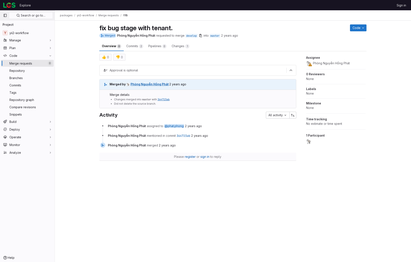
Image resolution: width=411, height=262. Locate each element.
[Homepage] (9, 5)
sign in (204, 156)
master (214, 36)
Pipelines (156, 46)
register (190, 156)
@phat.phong (174, 126)
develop (191, 36)
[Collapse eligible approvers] (290, 70)
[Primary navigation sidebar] (5, 15)
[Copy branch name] (200, 35)
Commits (134, 46)
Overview (111, 46)
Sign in (401, 5)
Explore (25, 5)
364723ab (164, 99)
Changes (180, 46)
